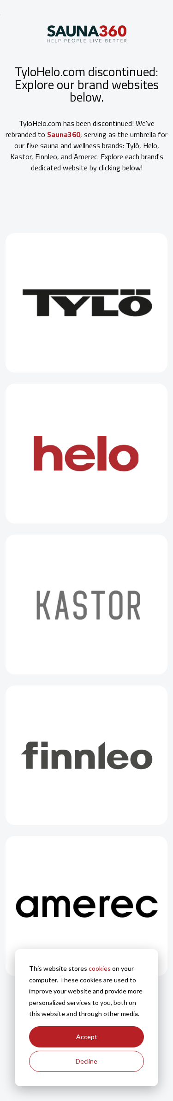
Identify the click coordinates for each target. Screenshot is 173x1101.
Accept (86, 1037)
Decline (86, 1061)
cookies (100, 968)
